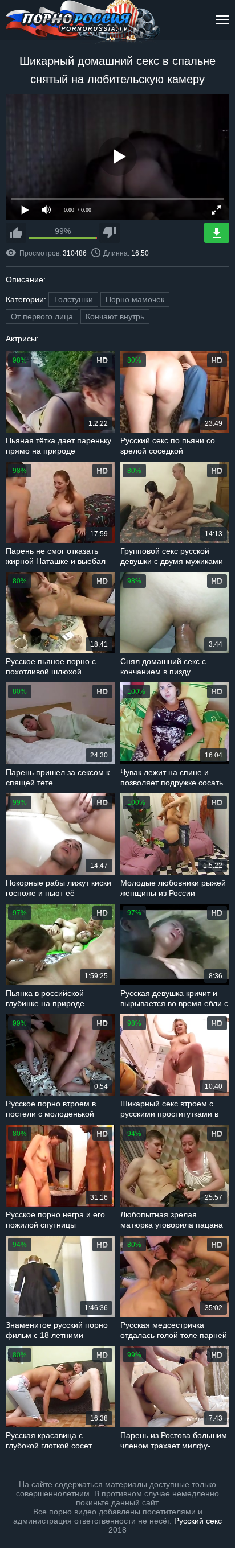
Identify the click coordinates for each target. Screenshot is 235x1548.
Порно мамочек (135, 299)
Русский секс (198, 1520)
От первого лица (42, 316)
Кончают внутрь (115, 316)
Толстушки (73, 299)
